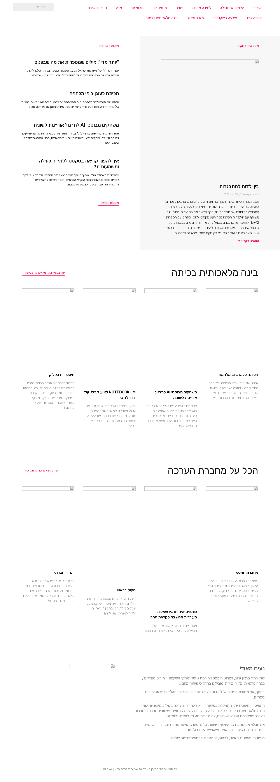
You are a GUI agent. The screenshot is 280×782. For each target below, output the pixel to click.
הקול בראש (126, 590)
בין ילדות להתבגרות (239, 186)
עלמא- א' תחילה (232, 8)
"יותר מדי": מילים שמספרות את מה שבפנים (76, 62)
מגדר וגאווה (195, 18)
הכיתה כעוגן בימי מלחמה (94, 93)
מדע (119, 8)
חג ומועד (137, 8)
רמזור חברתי (64, 572)
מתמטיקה (159, 8)
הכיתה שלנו (254, 18)
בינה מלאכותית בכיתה (161, 18)
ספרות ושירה (97, 8)
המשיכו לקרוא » (248, 241)
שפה (179, 8)
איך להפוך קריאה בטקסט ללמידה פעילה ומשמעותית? (79, 163)
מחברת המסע (247, 572)
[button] (108, 203)
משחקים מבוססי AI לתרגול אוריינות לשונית (76, 125)
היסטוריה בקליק (61, 374)
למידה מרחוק (201, 8)
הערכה (257, 8)
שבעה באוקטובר (225, 18)
